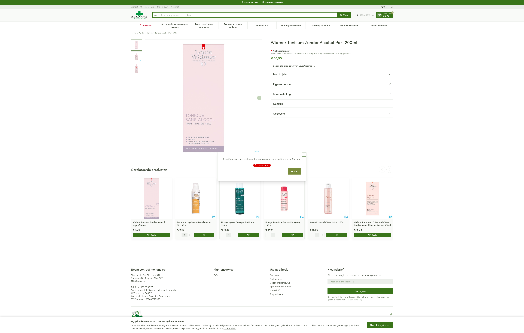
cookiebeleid (230, 328)
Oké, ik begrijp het (380, 325)
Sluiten (294, 171)
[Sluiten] (304, 154)
